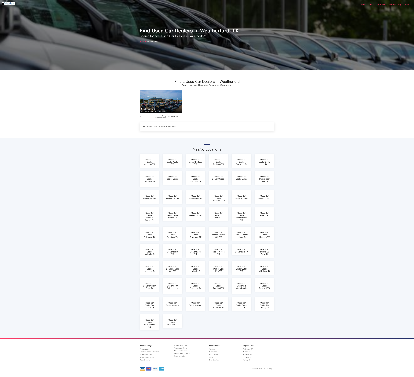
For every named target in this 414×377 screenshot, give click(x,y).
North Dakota (213, 354)
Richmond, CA (248, 349)
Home (363, 4)
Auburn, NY (247, 352)
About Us (371, 4)
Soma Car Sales (179, 356)
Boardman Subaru (146, 354)
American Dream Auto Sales (149, 352)
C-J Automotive (145, 360)
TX (146, 41)
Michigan (212, 349)
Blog (399, 4)
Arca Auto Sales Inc (180, 351)
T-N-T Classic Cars (180, 345)
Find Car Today (267, 369)
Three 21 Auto (144, 349)
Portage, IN (247, 360)
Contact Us (407, 4)
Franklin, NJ (247, 357)
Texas (211, 357)
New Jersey (213, 352)
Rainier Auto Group (180, 348)
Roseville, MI (247, 354)
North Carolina (214, 360)
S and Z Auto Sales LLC (148, 357)
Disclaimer (392, 4)
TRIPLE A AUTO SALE (182, 353)
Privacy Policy (381, 4)
